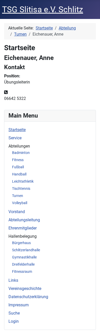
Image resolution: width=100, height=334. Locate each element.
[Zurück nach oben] (91, 324)
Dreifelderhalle (23, 264)
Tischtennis (21, 188)
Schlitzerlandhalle (26, 250)
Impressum (18, 304)
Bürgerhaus (21, 243)
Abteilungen (19, 146)
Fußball (18, 167)
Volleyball (19, 203)
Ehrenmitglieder (22, 228)
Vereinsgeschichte (24, 288)
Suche (14, 313)
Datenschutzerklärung (28, 296)
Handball (19, 174)
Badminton (21, 153)
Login (13, 321)
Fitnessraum (22, 271)
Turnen (17, 196)
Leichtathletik (23, 181)
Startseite (17, 129)
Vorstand (16, 211)
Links (13, 280)
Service (15, 137)
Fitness (18, 160)
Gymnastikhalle (24, 257)
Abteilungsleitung (24, 219)
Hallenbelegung (22, 236)
